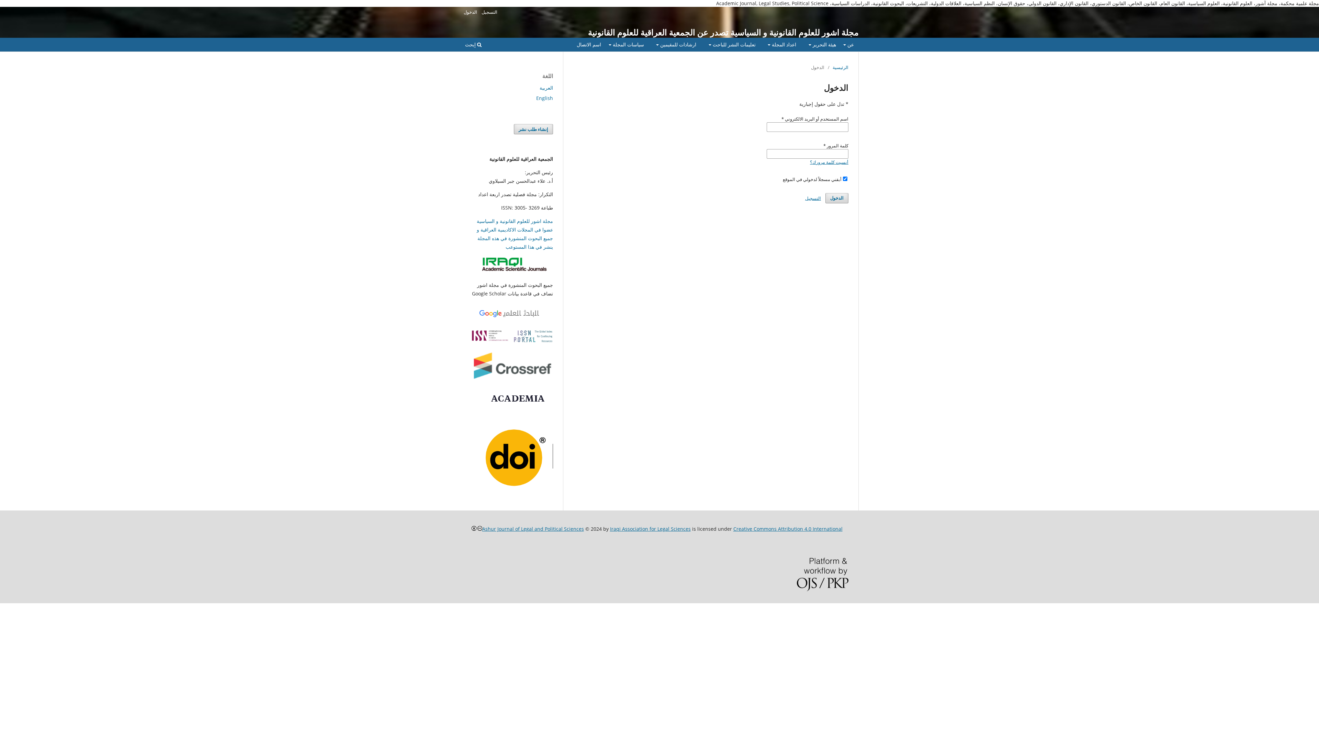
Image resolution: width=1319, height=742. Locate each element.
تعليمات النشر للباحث (733, 44)
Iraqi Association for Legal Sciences (650, 529)
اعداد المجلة (783, 44)
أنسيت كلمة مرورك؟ (829, 162)
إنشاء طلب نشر (533, 129)
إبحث (471, 44)
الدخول (470, 12)
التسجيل (489, 12)
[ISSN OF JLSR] (512, 341)
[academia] (519, 404)
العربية (546, 88)
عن (850, 44)
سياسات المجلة (627, 44)
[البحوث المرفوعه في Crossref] (512, 379)
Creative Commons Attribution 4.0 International (788, 529)
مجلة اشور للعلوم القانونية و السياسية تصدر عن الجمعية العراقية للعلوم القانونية (723, 32)
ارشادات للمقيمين (677, 44)
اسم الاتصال (589, 44)
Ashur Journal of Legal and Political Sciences (533, 529)
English (544, 98)
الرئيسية (840, 67)
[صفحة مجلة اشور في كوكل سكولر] (512, 317)
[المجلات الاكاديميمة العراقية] (515, 271)
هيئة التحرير (823, 44)
